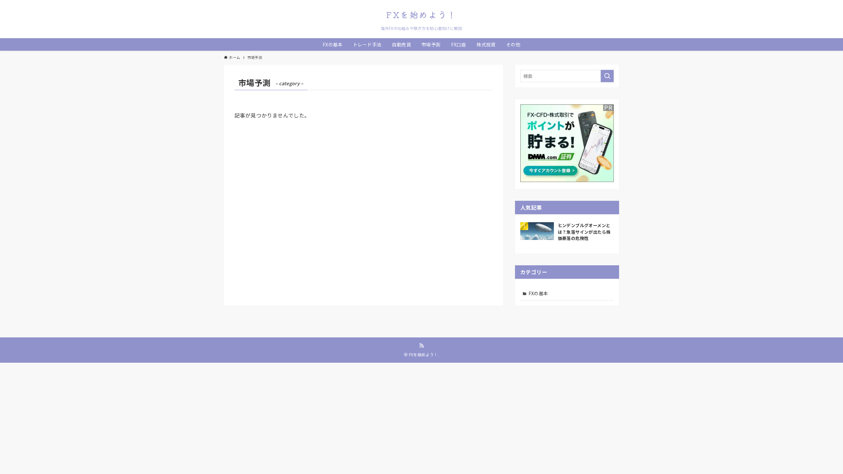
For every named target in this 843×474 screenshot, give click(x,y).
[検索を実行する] (607, 76)
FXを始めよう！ (421, 14)
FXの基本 (538, 293)
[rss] (421, 346)
